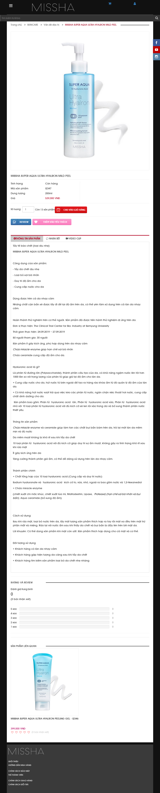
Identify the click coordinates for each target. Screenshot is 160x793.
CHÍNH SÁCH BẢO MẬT (19, 771)
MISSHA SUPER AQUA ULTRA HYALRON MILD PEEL (90, 24)
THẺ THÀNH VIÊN (15, 774)
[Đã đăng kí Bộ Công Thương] (80, 751)
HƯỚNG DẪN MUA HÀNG (19, 765)
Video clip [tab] (74, 238)
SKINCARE (32, 24)
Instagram (156, 56)
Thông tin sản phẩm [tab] (28, 238)
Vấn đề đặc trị (51, 24)
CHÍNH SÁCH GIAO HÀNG (20, 780)
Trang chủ (16, 24)
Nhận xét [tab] (54, 238)
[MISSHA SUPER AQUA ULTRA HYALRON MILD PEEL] (67, 7)
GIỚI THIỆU (13, 761)
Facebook (156, 42)
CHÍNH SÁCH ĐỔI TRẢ (18, 784)
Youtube (156, 49)
